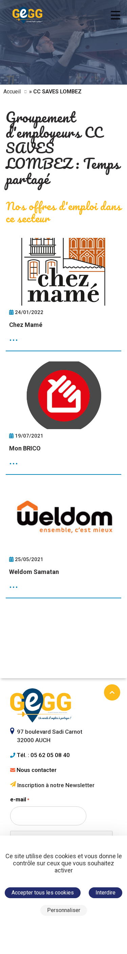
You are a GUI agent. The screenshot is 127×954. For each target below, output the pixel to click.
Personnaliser (63, 910)
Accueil (12, 91)
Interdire (105, 892)
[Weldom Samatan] (63, 541)
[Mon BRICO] (63, 418)
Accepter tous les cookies (43, 892)
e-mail (19, 799)
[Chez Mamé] (63, 294)
